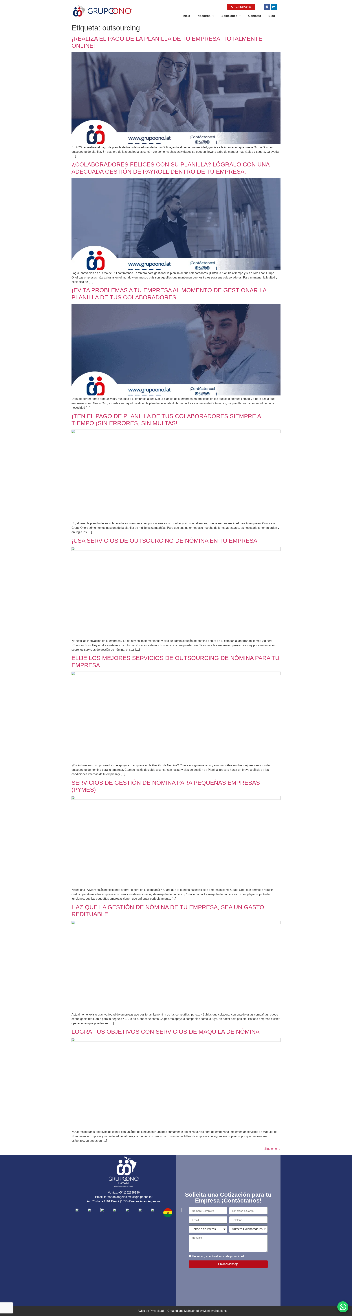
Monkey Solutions (215, 1310)
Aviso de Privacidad (151, 1310)
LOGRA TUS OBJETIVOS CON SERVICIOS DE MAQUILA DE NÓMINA (165, 1031)
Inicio (186, 15)
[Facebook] (267, 7)
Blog (271, 15)
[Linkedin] (274, 7)
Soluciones (229, 15)
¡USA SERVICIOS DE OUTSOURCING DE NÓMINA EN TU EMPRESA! (165, 540)
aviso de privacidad (231, 1256)
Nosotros (203, 15)
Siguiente (272, 1148)
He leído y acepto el (218, 1256)
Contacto (254, 15)
